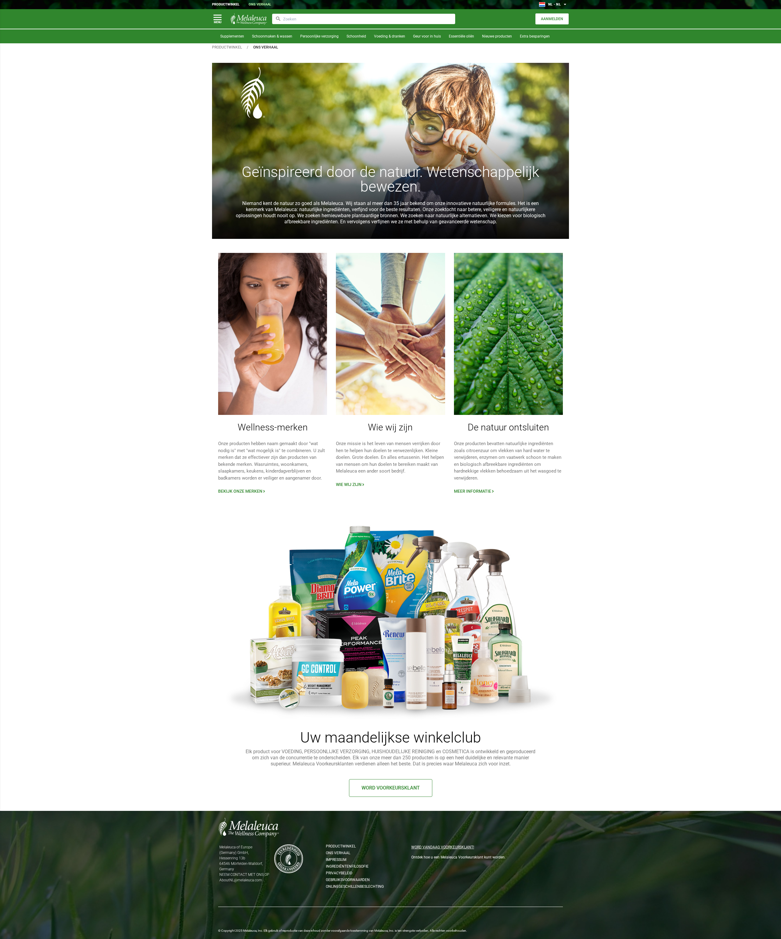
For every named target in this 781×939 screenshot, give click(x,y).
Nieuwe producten (497, 36)
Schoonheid (356, 36)
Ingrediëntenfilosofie (347, 866)
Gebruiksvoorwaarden (348, 880)
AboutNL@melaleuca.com (240, 880)
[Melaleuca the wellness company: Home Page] (248, 19)
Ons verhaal (260, 4)
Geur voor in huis (427, 36)
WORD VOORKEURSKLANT (391, 788)
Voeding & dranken (389, 36)
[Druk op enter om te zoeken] (278, 19)
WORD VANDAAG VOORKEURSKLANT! (442, 847)
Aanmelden (552, 19)
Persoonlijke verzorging (319, 36)
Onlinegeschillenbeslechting (352, 886)
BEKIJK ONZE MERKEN (242, 491)
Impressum (336, 860)
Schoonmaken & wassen (272, 36)
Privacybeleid (339, 873)
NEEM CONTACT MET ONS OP (244, 874)
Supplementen (232, 36)
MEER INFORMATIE (474, 491)
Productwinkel (225, 4)
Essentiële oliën (461, 36)
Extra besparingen (535, 36)
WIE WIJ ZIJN (350, 484)
